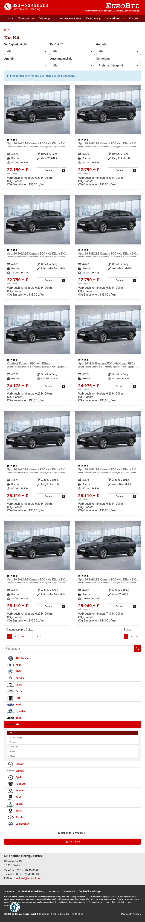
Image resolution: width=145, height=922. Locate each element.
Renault (19, 790)
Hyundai (20, 711)
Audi (18, 664)
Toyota (19, 817)
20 (15, 636)
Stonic (12, 751)
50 (22, 636)
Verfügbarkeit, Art (15, 44)
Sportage (14, 747)
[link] (63, 170)
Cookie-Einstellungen (90, 891)
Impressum (54, 891)
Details (48, 170)
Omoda (19, 770)
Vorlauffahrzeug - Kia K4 (37, 137)
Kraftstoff (56, 44)
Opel (18, 777)
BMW (18, 671)
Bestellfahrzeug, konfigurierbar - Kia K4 (37, 355)
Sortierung (103, 58)
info (6, 30)
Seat (18, 797)
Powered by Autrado (131, 914)
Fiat (17, 697)
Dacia (18, 691)
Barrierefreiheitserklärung (31, 891)
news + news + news (70, 18)
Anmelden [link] (74, 841)
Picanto (13, 742)
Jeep (18, 717)
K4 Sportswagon (17, 737)
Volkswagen (22, 823)
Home (10, 18)
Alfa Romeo (22, 658)
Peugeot (20, 784)
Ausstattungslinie (61, 58)
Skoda (19, 804)
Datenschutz (69, 891)
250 (37, 636)
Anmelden (9, 891)
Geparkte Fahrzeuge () (74, 832)
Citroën (19, 678)
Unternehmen (113, 18)
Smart (18, 810)
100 (29, 636)
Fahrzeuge (44, 18)
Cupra (18, 684)
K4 (11, 733)
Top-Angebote (26, 18)
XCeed (12, 756)
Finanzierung (93, 18)
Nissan (19, 764)
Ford (18, 704)
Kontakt (133, 18)
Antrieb (9, 58)
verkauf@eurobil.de (28, 878)
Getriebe (101, 44)
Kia (17, 724)
